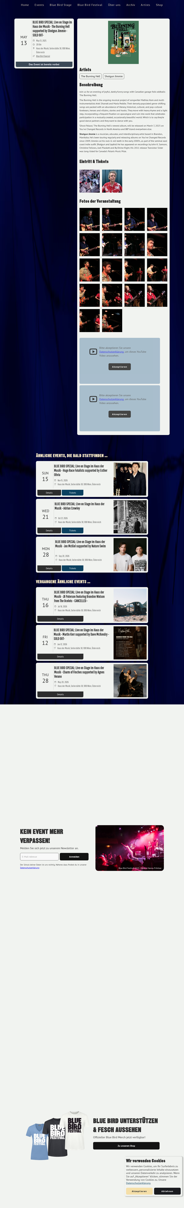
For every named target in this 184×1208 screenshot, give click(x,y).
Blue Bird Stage (61, 5)
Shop (159, 5)
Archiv (130, 5)
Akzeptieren (119, 366)
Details (49, 492)
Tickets (72, 492)
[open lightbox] (123, 42)
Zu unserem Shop (126, 1145)
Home (25, 5)
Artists (145, 5)
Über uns (114, 5)
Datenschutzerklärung (138, 1183)
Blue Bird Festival (89, 5)
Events (39, 5)
